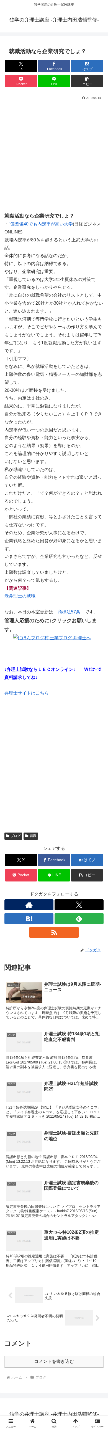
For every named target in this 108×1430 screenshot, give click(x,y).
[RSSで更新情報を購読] (53, 932)
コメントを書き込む (54, 1361)
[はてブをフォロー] (28, 918)
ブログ (15, 836)
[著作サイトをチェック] (28, 904)
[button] (87, 81)
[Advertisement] (54, 157)
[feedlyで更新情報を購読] (79, 918)
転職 (33, 836)
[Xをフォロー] (79, 904)
